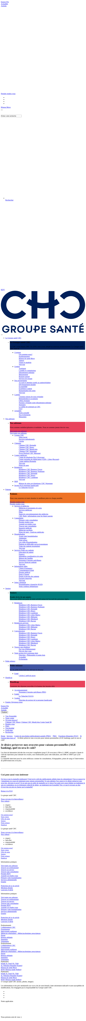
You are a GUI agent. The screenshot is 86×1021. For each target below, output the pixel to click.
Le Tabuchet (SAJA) (26, 487)
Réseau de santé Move (27, 358)
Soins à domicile (20, 582)
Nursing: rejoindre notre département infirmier (35, 403)
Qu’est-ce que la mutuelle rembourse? (14, 779)
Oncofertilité (9, 728)
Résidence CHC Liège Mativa (29, 615)
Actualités (4, 4)
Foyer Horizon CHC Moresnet (30, 453)
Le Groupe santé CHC (13, 338)
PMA (7, 726)
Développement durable (27, 385)
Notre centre (9, 718)
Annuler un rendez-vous (27, 524)
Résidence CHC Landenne (28, 477)
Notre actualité (24, 413)
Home (3, 736)
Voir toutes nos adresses (18, 431)
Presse (3, 935)
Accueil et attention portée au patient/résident (35, 383)
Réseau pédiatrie (7, 937)
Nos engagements (20, 381)
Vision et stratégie (25, 362)
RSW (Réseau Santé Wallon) (11, 970)
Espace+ (22, 554)
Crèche (21, 441)
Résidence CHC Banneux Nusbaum (31, 471)
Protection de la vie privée (10, 886)
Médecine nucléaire (26, 530)
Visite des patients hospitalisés (29, 546)
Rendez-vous (10, 724)
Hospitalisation (19, 534)
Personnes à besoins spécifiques (30, 560)
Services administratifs (9, 880)
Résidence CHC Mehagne (28, 617)
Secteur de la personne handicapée (26, 485)
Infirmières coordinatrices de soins (31, 556)
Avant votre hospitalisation (28, 536)
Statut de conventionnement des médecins (33, 514)
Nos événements (24, 415)
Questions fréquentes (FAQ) (68, 736)
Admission (22, 538)
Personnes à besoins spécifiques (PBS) (32, 692)
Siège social (23, 437)
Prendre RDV (6, 874)
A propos (17, 352)
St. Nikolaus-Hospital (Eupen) (11, 965)
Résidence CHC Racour (27, 621)
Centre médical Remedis (27, 461)
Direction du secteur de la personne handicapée (35, 700)
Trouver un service (7, 870)
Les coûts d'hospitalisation (28, 542)
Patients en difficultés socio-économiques (33, 544)
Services (10, 736)
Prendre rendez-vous (17, 502)
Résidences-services (21, 623)
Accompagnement (20, 690)
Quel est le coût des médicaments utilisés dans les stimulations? (50, 779)
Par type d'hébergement (27, 649)
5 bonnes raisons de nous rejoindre (31, 397)
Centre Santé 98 (46, 722)
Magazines (22, 417)
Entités (16, 694)
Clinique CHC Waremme (28, 451)
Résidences (18, 467)
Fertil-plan (9, 730)
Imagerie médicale (25, 528)
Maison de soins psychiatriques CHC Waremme (36, 483)
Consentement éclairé (26, 570)
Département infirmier (26, 373)
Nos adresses (10, 419)
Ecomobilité (23, 387)
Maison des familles (26, 558)
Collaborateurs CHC (8, 927)
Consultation (18, 518)
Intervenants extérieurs (9, 931)
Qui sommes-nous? (25, 354)
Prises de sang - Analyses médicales (31, 532)
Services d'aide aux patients (24, 550)
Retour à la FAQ (7, 791)
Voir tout (22, 364)
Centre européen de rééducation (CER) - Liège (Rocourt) (39, 459)
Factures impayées (25, 578)
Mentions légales (7, 888)
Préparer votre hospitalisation (11, 878)
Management (23, 375)
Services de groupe (25, 379)
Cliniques (17, 443)
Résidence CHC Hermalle (28, 473)
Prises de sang (24, 465)
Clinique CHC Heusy (26, 447)
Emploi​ (3, 882)
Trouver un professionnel (10, 868)
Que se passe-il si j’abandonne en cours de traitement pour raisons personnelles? (43, 780)
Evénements (23, 659)
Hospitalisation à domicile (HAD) (31, 584)
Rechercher (9, 732)
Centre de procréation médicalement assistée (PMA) (32, 736)
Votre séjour (23, 540)
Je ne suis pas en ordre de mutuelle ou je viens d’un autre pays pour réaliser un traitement (52, 783)
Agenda (3, 6)
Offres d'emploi (24, 401)
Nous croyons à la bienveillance (12, 799)
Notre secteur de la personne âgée (26, 653)
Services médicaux (25, 510)
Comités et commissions (27, 370)
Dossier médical (24, 572)
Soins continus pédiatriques (28, 586)
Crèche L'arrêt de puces (27, 676)
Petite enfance (10, 661)
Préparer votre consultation (28, 520)
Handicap (8, 678)
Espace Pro (5, 2)
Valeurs (21, 360)
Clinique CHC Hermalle (27, 445)
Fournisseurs (5, 929)
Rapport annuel (24, 377)
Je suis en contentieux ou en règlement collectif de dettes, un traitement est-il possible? (43, 784)
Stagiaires (22, 405)
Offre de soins (5, 819)
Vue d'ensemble (11, 716)
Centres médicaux (20, 455)
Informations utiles (20, 566)
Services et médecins (21, 506)
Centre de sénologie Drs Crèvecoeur (31, 457)
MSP (16, 481)
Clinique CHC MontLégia (28, 449)
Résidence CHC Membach (28, 619)
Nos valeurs (5, 801)
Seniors (8, 588)
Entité (16, 674)
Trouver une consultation (27, 526)
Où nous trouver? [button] (11, 720)
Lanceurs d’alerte (7, 890)
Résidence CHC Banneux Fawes (30, 469)
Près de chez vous (25, 651)
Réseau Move (6, 107)
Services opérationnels (27, 439)
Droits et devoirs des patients (29, 576)
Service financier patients (28, 562)
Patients (8, 489)
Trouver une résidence (22, 647)
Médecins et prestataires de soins (30, 508)
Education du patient (26, 552)
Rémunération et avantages (28, 399)
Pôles (21, 512)
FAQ (20, 409)
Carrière (17, 395)
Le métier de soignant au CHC (29, 407)
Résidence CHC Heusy (27, 475)
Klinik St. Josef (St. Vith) (10, 963)
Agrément (22, 368)
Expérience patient (25, 389)
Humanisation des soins (27, 391)
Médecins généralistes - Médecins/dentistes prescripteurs (21, 933)
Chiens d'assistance (25, 568)
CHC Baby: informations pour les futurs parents (36, 516)
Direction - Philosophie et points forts (32, 655)
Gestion (17, 366)
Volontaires (5, 941)
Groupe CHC (19, 435)
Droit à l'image (24, 574)
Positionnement (24, 356)
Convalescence (19, 631)
